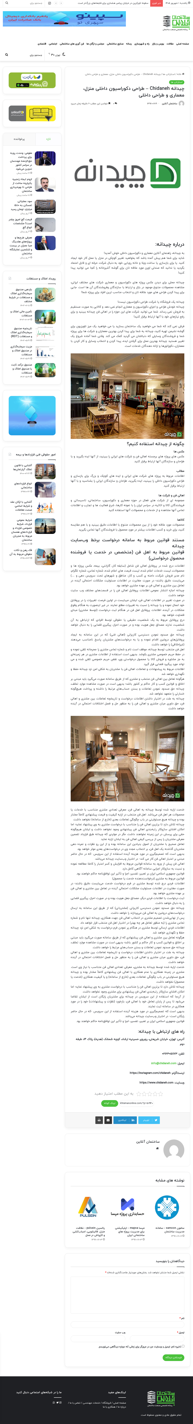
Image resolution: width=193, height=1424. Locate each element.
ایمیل (180, 1332)
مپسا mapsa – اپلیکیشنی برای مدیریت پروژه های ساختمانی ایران (130, 1231)
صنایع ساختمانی (115, 44)
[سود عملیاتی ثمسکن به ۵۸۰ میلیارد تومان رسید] (45, 207)
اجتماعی (53, 44)
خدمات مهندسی (91, 1403)
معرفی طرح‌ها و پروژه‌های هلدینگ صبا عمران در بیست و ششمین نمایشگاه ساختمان (21, 245)
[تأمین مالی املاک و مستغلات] (45, 317)
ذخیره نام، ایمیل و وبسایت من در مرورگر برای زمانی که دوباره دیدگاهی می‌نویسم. (139, 1347)
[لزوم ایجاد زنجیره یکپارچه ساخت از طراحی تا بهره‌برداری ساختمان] (45, 184)
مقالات (170, 44)
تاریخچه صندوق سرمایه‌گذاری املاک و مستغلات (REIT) (21, 332)
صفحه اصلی (182, 44)
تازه (48, 139)
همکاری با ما (109, 1407)
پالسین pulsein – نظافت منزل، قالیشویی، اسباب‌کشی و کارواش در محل (89, 1231)
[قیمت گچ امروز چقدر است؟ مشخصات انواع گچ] (45, 225)
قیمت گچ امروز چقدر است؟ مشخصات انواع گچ (20, 223)
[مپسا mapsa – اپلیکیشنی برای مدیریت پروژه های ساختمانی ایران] (127, 1207)
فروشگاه (106, 1403)
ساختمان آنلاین (169, 103)
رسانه (129, 44)
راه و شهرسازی (141, 44)
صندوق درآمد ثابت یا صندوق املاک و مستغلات (21, 369)
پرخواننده (19, 139)
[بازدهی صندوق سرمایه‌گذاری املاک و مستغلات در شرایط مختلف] (45, 295)
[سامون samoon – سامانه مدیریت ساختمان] (167, 1207)
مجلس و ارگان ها (95, 44)
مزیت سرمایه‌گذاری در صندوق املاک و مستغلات (21, 350)
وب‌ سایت (120, 1332)
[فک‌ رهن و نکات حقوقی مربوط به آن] (45, 556)
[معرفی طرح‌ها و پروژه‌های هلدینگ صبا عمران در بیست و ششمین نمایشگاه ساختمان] (45, 243)
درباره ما (122, 1407)
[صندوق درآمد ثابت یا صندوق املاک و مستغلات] (45, 370)
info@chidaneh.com (163, 1063)
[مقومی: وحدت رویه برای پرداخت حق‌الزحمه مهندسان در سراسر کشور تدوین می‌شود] (45, 158)
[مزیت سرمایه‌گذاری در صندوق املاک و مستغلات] (45, 352)
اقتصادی (42, 44)
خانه (179, 74)
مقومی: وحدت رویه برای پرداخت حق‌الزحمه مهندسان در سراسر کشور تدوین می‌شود (21, 161)
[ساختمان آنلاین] (176, 23)
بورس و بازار (158, 44)
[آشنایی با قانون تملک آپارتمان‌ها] (45, 471)
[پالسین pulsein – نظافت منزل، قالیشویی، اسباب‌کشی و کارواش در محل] (88, 1207)
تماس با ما (75, 1403)
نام (181, 1318)
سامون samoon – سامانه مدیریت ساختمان (169, 1229)
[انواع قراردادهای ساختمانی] (45, 490)
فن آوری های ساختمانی (72, 44)
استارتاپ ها (169, 74)
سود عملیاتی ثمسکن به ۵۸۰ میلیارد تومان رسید (21, 205)
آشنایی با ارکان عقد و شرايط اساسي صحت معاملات (21, 506)
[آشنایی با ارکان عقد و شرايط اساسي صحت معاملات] (45, 507)
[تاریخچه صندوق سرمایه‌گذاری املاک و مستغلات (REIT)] (45, 334)
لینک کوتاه (109, 1103)
